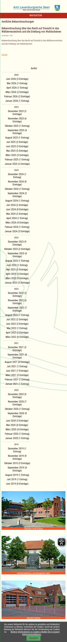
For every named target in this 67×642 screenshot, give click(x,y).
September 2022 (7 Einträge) (17, 309)
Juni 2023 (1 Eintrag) (17, 265)
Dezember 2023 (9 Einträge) (17, 243)
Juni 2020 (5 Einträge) (17, 420)
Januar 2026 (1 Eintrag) (17, 100)
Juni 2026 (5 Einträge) (17, 78)
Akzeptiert (33, 638)
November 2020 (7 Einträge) (17, 403)
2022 (16, 289)
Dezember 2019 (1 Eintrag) (17, 450)
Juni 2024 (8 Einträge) (17, 209)
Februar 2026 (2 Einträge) (17, 96)
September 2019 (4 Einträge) (17, 469)
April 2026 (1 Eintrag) (17, 87)
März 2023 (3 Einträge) (17, 278)
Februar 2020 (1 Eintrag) (17, 433)
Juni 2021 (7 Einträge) (17, 370)
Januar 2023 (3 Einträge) (17, 282)
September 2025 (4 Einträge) (17, 132)
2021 (16, 343)
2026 (16, 75)
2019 (16, 444)
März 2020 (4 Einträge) (17, 429)
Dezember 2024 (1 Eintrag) (17, 176)
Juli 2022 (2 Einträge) (17, 319)
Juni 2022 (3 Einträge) (17, 323)
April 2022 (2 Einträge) (17, 332)
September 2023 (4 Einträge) (17, 255)
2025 (16, 107)
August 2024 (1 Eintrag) (17, 200)
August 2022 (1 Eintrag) (17, 315)
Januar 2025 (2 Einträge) (17, 163)
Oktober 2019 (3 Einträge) (17, 463)
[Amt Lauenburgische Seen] (33, 7)
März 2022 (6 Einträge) (17, 336)
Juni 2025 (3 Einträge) (17, 146)
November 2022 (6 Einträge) (17, 302)
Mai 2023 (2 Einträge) (17, 269)
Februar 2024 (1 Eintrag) (17, 226)
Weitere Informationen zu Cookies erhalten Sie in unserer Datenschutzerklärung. (35, 633)
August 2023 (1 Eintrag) (17, 260)
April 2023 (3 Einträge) (17, 273)
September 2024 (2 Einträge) (17, 195)
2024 (16, 170)
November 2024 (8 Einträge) (17, 183)
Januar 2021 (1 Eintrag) (17, 383)
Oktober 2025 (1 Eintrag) (17, 125)
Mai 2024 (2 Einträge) (17, 213)
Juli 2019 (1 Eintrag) (17, 479)
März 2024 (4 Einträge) (17, 222)
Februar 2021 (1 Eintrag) (17, 379)
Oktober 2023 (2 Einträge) (17, 249)
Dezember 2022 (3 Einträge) (17, 294)
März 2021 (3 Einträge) (17, 375)
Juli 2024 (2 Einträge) (17, 205)
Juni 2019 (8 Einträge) (17, 483)
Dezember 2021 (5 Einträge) (17, 349)
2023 (16, 237)
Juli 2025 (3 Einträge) (17, 142)
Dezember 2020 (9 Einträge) (17, 396)
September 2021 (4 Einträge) (17, 356)
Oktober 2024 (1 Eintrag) (17, 188)
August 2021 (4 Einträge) (17, 362)
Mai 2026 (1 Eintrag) (17, 83)
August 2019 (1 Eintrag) (17, 474)
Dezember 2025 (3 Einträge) (17, 113)
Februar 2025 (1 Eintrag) (17, 159)
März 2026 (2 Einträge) (17, 92)
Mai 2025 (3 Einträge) (17, 150)
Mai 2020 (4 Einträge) (17, 425)
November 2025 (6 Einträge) (17, 120)
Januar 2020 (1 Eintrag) (17, 438)
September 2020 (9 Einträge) (17, 415)
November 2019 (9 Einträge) (17, 457)
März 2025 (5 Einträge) (17, 155)
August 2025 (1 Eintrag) (17, 137)
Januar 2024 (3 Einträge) (17, 231)
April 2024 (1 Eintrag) (17, 218)
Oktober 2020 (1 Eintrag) (17, 408)
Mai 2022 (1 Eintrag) (17, 328)
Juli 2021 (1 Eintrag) (17, 366)
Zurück (4, 54)
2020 (16, 390)
